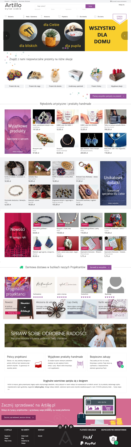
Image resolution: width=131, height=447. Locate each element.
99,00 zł (31, 205)
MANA (34, 230)
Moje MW (30, 202)
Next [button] (124, 35)
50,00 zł (31, 181)
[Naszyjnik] (68, 140)
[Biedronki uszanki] (39, 192)
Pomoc (6, 438)
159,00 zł (60, 233)
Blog (22, 438)
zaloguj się (121, 4)
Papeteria (65, 17)
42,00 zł (8, 205)
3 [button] (67, 48)
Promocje (14, 1)
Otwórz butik (24, 436)
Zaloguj (23, 443)
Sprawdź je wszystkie (98, 267)
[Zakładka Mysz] (39, 168)
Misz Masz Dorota (109, 127)
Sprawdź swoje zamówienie (119, 1)
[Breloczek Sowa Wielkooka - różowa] (87, 168)
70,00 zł (60, 256)
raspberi (106, 230)
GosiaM (78, 202)
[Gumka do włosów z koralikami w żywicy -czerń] (16, 168)
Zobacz (75, 313)
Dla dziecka (83, 17)
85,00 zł (36, 256)
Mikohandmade (85, 254)
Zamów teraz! (105, 313)
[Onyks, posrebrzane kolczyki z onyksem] (44, 116)
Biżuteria (11, 17)
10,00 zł (55, 181)
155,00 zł (56, 205)
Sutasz (84, 9)
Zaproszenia (68, 9)
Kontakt (40, 436)
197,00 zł (36, 130)
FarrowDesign (60, 127)
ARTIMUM (7, 179)
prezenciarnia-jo (80, 179)
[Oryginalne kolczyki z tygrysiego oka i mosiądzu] (63, 192)
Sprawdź (44, 313)
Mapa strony (8, 441)
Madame (106, 150)
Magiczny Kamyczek (57, 202)
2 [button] (65, 48)
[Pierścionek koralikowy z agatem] (87, 192)
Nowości (7, 1)
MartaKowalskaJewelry (87, 150)
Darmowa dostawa (24, 1)
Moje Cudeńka (32, 179)
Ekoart (34, 150)
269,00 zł (84, 153)
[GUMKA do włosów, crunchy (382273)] (63, 168)
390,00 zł (108, 130)
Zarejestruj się (25, 441)
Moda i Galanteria (31, 17)
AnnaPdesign (36, 127)
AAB (53, 179)
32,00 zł (60, 130)
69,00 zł (36, 233)
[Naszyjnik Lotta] (44, 140)
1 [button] (63, 48)
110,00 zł (108, 153)
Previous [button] (6, 35)
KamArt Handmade (62, 150)
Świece (53, 9)
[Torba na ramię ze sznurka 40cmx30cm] (115, 116)
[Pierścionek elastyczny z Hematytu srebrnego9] (16, 192)
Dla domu (101, 17)
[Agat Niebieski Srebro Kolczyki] (92, 140)
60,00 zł (60, 153)
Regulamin (7, 436)
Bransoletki (37, 9)
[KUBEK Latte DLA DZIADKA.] (92, 116)
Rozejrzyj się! (12, 313)
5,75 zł (83, 256)
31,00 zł (79, 181)
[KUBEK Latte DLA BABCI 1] (68, 116)
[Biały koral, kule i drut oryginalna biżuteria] (115, 140)
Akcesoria (47, 17)
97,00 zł (36, 153)
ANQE (6, 202)
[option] (65, 35)
